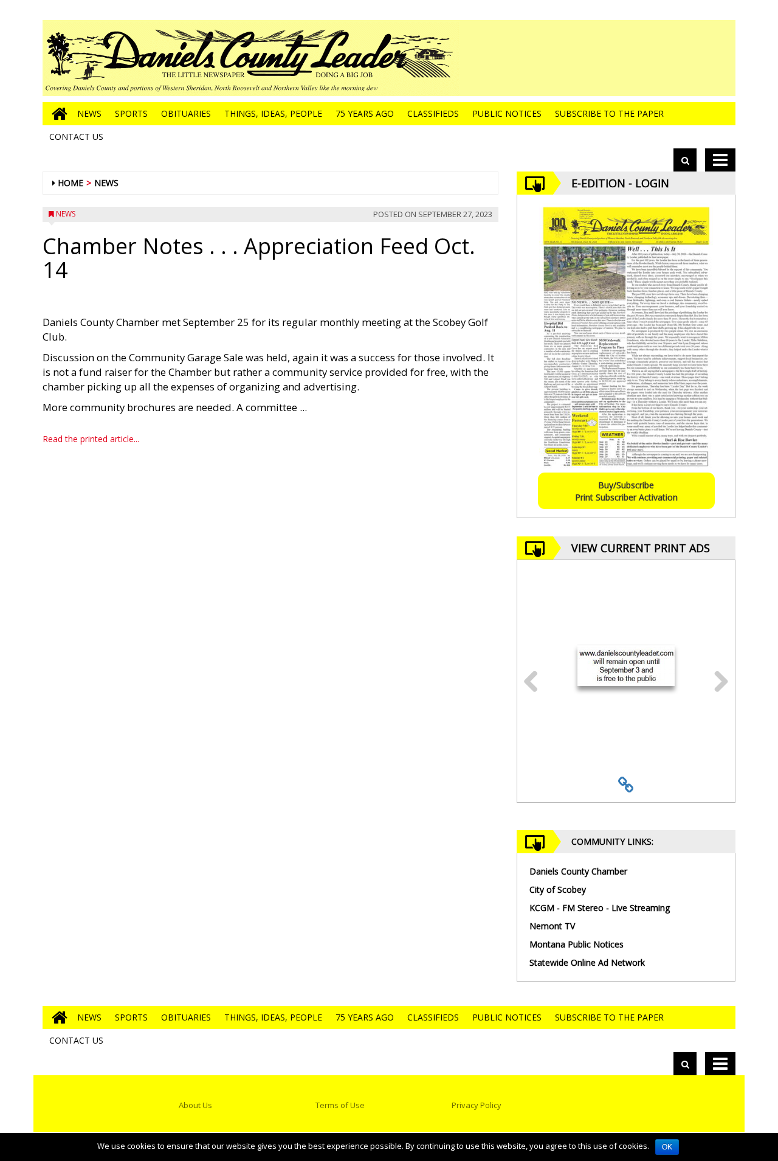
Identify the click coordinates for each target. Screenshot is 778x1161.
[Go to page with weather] (644, 58)
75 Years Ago (365, 113)
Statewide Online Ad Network (587, 962)
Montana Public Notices (576, 944)
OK (667, 1147)
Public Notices (507, 113)
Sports (131, 113)
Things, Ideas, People (273, 113)
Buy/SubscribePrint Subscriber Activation (626, 491)
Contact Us (76, 136)
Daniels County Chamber (578, 871)
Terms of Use (340, 1105)
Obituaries (186, 113)
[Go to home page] (57, 113)
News (89, 113)
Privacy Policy (476, 1105)
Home (70, 183)
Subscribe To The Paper (609, 113)
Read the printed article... (91, 439)
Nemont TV (552, 926)
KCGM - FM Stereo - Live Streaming (599, 907)
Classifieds (433, 113)
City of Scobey (557, 889)
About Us (195, 1105)
